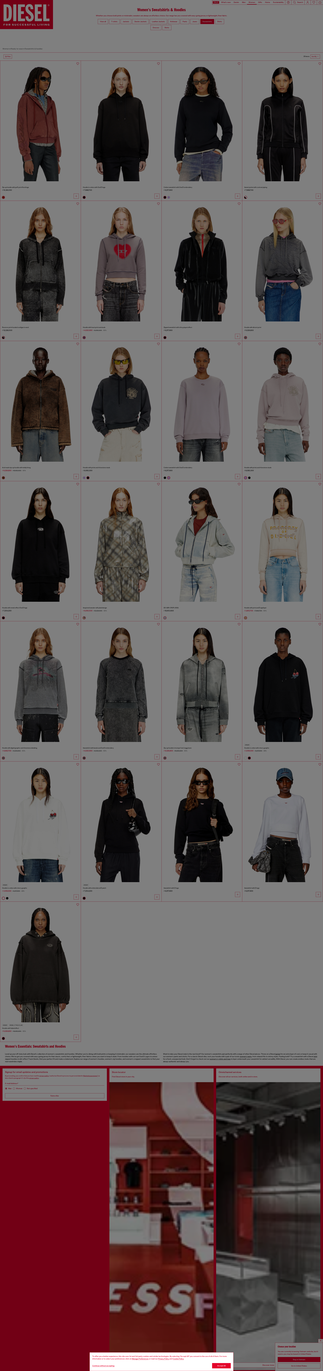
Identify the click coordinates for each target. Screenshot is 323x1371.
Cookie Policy (178, 1359)
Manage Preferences (140, 1359)
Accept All (221, 1366)
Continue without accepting (103, 1366)
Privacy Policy (163, 1359)
